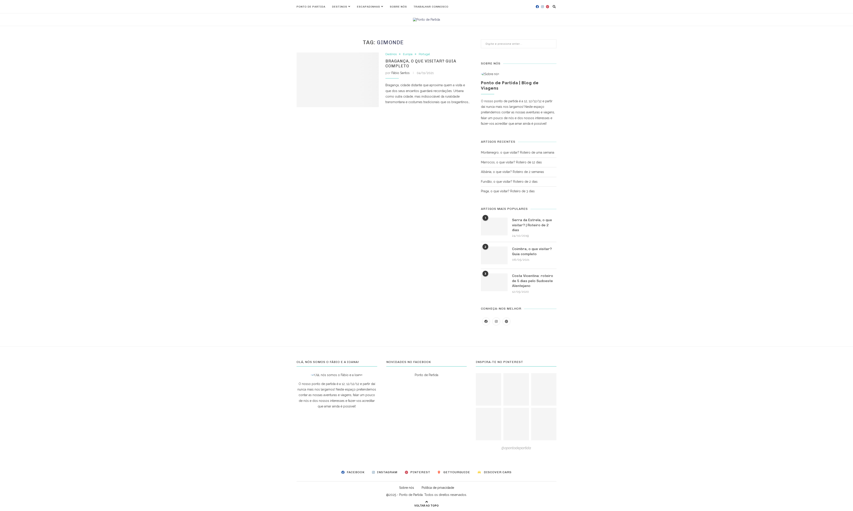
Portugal (424, 54)
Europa (408, 54)
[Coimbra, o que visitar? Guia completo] (494, 255)
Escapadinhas (368, 6)
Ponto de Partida (311, 6)
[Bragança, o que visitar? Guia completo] (338, 79)
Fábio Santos (400, 73)
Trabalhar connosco (431, 6)
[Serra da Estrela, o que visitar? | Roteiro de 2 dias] (494, 226)
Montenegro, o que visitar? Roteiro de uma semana (517, 152)
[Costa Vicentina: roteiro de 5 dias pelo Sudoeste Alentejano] (494, 282)
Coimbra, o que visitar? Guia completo (532, 251)
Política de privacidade (438, 487)
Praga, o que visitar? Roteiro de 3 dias (508, 191)
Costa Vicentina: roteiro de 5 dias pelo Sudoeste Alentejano (532, 281)
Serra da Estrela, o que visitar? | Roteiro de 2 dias (532, 225)
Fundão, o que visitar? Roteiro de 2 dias (509, 181)
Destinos (339, 6)
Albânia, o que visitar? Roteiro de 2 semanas (512, 172)
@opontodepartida (516, 448)
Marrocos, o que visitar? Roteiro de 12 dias (511, 162)
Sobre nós (398, 6)
